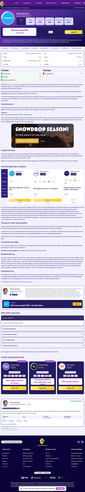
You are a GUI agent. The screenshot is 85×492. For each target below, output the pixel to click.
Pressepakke (74, 466)
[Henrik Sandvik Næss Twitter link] (10, 295)
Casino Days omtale (15, 372)
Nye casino (4, 456)
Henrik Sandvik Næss (15, 402)
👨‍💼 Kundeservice (65, 48)
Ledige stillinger (49, 461)
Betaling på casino (51, 3)
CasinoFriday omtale (42, 372)
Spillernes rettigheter (28, 461)
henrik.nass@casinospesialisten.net (10, 408)
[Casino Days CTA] (6, 366)
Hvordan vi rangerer (76, 456)
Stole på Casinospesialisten (52, 458)
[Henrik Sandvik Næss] (5, 291)
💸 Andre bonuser (14, 48)
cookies (30, 488)
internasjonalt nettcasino (13, 84)
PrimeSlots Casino (17, 281)
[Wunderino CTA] (6, 304)
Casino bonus (26, 3)
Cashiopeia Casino (28, 281)
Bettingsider (77, 3)
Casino (16, 3)
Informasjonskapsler (27, 456)
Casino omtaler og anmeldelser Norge (13, 8)
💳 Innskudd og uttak (44, 48)
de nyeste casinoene (53, 96)
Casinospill (38, 3)
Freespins (4, 461)
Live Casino (5, 466)
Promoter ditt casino (28, 458)
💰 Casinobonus (4, 48)
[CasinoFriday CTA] (34, 366)
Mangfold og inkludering (77, 458)
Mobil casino (5, 458)
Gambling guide (65, 3)
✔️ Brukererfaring (55, 48)
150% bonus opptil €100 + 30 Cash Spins (26, 305)
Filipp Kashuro (14, 428)
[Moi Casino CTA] (62, 366)
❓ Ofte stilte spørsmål (76, 48)
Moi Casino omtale (70, 372)
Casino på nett (5, 453)
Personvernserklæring (28, 453)
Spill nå (73, 32)
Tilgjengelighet (74, 464)
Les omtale (20, 202)
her (36, 352)
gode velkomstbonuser (25, 91)
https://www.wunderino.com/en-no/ (33, 53)
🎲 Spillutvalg (34, 48)
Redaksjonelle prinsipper (77, 453)
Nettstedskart (49, 466)
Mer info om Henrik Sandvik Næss (9, 424)
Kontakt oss (48, 464)
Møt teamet (48, 456)
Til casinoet (19, 200)
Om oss (47, 453)
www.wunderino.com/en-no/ (23, 16)
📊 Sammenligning (25, 48)
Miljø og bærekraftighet (76, 461)
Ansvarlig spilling (27, 466)
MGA (24, 464)
